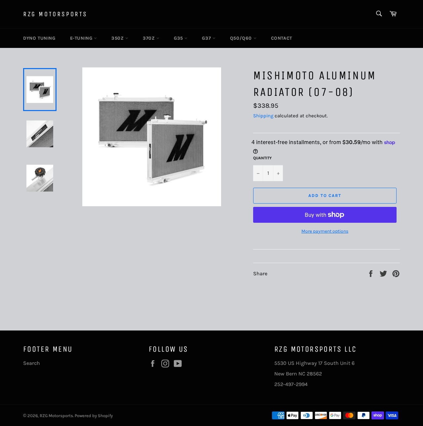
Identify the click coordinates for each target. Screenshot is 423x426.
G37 (207, 38)
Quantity (262, 158)
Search (31, 363)
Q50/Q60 (241, 38)
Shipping (263, 116)
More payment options (324, 231)
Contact (281, 38)
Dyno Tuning (39, 38)
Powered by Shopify (94, 415)
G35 (179, 38)
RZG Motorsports (55, 14)
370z (149, 38)
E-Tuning (82, 38)
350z (118, 38)
